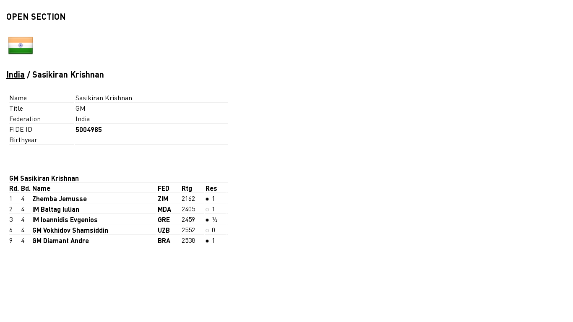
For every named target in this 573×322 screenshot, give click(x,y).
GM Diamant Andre (60, 240)
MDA (164, 209)
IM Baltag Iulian (55, 209)
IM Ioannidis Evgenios (65, 219)
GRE (164, 219)
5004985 (89, 129)
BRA (164, 240)
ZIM (163, 199)
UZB (164, 230)
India (15, 74)
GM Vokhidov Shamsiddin (70, 230)
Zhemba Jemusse (59, 199)
